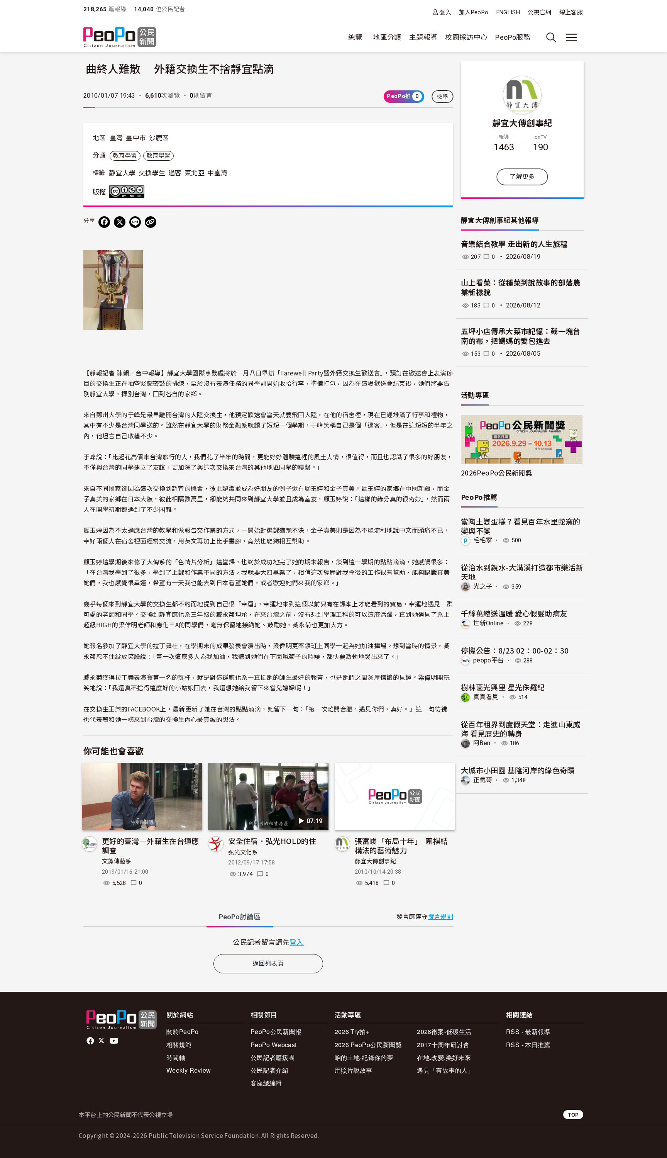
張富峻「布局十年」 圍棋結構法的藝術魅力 (401, 845)
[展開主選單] (571, 37)
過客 (175, 173)
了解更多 (522, 176)
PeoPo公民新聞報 (276, 1031)
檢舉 (442, 96)
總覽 (355, 37)
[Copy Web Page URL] (150, 222)
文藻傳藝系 (117, 861)
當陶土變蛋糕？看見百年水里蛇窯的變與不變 (521, 526)
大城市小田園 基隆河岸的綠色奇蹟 (518, 770)
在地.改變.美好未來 (444, 1057)
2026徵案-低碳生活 (444, 1031)
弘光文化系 (243, 852)
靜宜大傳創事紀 (375, 861)
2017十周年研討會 (443, 1044)
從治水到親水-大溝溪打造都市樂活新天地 (522, 572)
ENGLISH (508, 12)
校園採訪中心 (466, 37)
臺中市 (136, 138)
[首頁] (119, 37)
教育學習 (125, 155)
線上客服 (571, 12)
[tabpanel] (268, 942)
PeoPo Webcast (274, 1044)
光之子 (482, 586)
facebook (90, 1041)
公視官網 (539, 12)
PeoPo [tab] (240, 917)
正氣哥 (482, 780)
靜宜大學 (122, 173)
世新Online (488, 623)
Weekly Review (188, 1070)
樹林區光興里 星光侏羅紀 (503, 687)
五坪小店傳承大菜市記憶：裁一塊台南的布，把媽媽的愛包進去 (521, 336)
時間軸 (175, 1057)
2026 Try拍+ (352, 1031)
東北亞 (195, 173)
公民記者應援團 (273, 1057)
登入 (445, 12)
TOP (573, 1114)
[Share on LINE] (135, 222)
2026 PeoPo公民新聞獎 (368, 1044)
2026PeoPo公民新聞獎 (496, 472)
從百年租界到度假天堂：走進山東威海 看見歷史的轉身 (521, 729)
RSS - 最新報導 (528, 1031)
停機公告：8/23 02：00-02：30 (515, 650)
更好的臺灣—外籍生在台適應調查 (150, 845)
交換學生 (152, 173)
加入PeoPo (474, 12)
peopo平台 (488, 660)
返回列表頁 (268, 963)
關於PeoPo (182, 1031)
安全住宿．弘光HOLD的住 (272, 840)
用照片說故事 (353, 1070)
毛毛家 (482, 540)
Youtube (115, 1041)
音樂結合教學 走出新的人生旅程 (514, 244)
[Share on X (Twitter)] (119, 222)
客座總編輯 (266, 1082)
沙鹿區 (159, 138)
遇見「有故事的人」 (445, 1070)
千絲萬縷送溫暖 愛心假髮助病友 (514, 613)
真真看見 (485, 697)
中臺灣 (217, 173)
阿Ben (481, 743)
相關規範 (178, 1044)
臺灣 (116, 138)
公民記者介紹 (269, 1070)
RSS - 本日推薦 (528, 1044)
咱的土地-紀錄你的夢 (364, 1057)
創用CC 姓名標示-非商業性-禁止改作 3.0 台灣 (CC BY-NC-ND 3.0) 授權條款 (128, 191)
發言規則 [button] (440, 916)
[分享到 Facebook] (104, 222)
